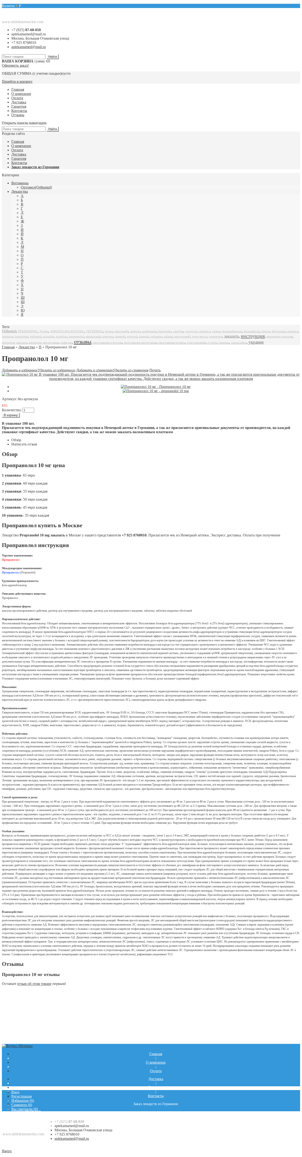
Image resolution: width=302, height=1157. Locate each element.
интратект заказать (14, 342)
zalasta (168, 336)
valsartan (156, 336)
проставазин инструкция (140, 342)
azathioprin (149, 331)
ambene (135, 331)
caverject (191, 331)
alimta (109, 331)
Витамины (20, 183)
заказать (231, 336)
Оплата (17, 98)
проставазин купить (172, 342)
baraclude (165, 331)
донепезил (215, 336)
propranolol (76, 336)
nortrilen (61, 336)
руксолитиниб (196, 342)
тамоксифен (239, 342)
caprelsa (178, 331)
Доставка (18, 102)
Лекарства (19, 191)
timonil (143, 336)
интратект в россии (279, 336)
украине (256, 342)
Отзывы (17, 115)
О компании (21, 94)
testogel (132, 336)
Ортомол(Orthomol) (36, 187)
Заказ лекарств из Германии (35, 167)
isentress (7, 336)
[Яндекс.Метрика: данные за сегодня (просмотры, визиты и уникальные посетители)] (17, 1046)
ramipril (120, 336)
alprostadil (121, 331)
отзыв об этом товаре (34, 984)
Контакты (19, 111)
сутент (212, 342)
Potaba (44, 331)
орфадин (66, 342)
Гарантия (18, 106)
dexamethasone (232, 331)
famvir (266, 331)
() (22, 1101)
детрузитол (199, 336)
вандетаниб (182, 336)
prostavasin (93, 336)
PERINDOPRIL (28, 331)
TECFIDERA (94, 331)
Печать (155, 370)
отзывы (82, 342)
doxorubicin (252, 331)
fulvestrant (278, 331)
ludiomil (35, 336)
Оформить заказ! (15, 65)
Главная (17, 89)
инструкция (253, 335)
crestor (216, 331)
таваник (223, 342)
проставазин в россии (107, 342)
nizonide (48, 336)
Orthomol (9, 331)
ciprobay (204, 331)
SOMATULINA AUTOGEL (67, 331)
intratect (292, 331)
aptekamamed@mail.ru (28, 34)
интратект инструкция (44, 342)
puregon (107, 336)
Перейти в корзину (17, 81)
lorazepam (21, 336)
